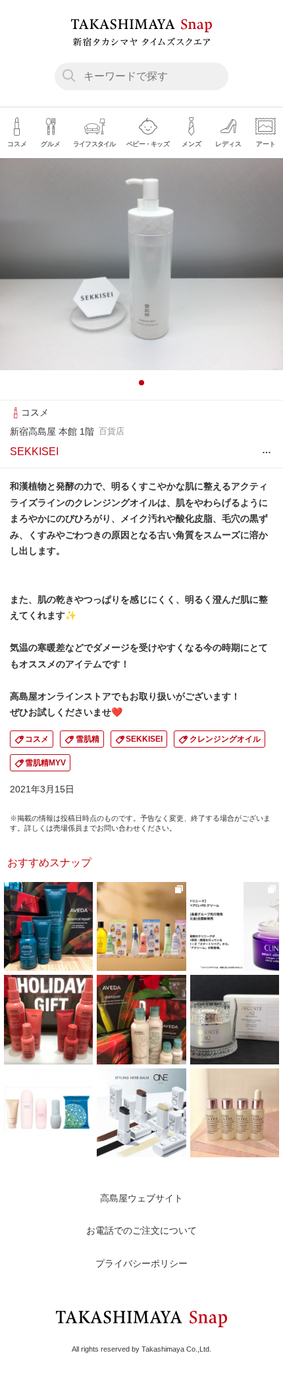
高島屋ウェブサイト (141, 1198)
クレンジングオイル (225, 739)
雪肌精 (87, 739)
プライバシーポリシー (141, 1263)
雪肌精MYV (45, 762)
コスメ (37, 739)
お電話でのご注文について (141, 1230)
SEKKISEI (144, 739)
